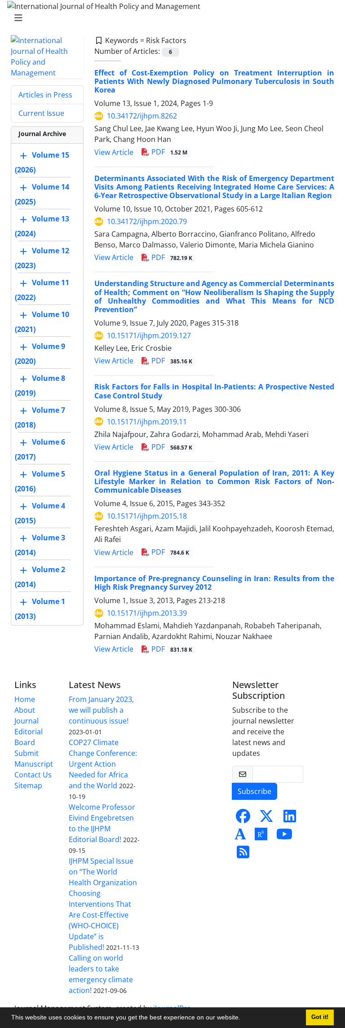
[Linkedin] (290, 819)
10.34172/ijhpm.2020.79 (147, 221)
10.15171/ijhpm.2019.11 (147, 422)
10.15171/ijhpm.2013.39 (147, 613)
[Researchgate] (261, 837)
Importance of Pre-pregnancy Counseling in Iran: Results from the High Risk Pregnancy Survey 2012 (214, 583)
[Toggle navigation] (169, 18)
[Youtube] (284, 837)
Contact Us (33, 775)
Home (24, 699)
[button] (243, 1018)
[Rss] (243, 855)
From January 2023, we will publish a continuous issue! (101, 710)
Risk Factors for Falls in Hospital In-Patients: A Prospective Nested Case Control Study (214, 391)
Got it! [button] (319, 1017)
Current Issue (41, 113)
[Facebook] (243, 819)
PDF (168, 152)
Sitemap (28, 785)
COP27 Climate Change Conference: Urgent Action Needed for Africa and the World (103, 763)
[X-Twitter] (266, 819)
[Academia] (240, 837)
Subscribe (254, 791)
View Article (113, 152)
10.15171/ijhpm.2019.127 (149, 335)
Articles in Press (45, 95)
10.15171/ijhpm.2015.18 (147, 516)
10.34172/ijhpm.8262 (142, 116)
